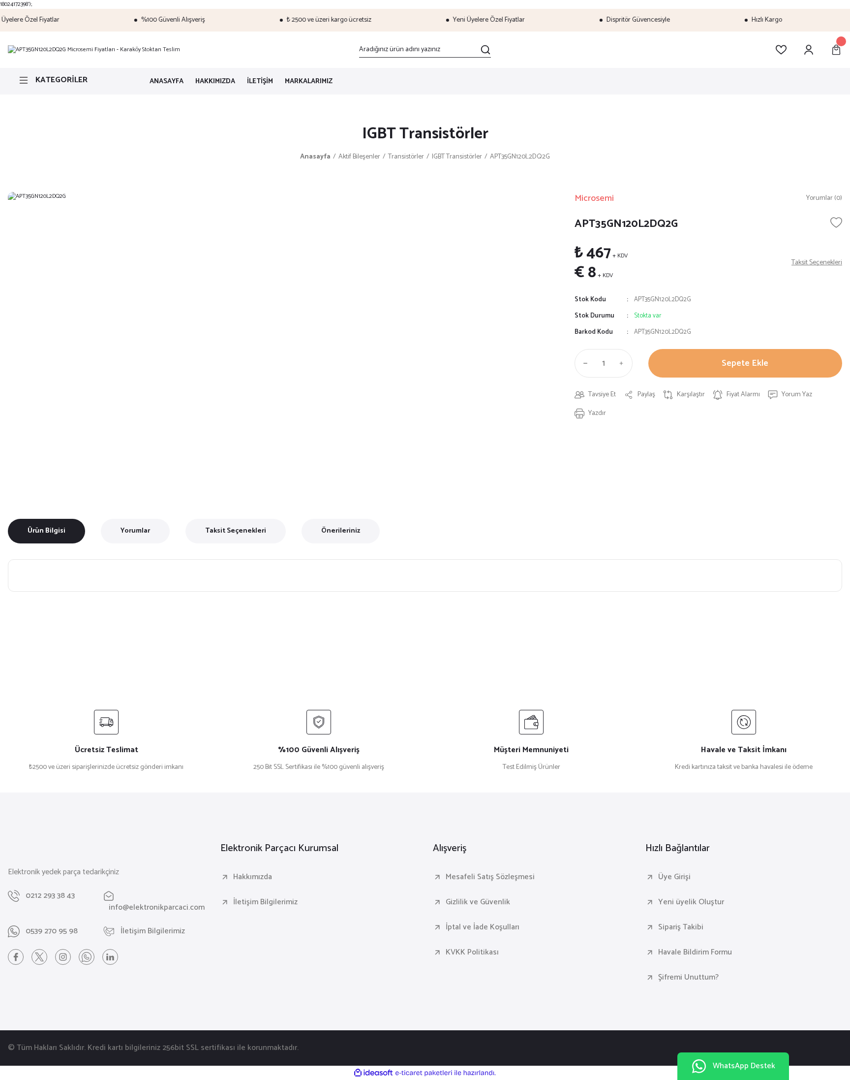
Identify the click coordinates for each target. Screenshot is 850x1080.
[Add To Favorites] (836, 222)
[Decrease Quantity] (583, 363)
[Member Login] (809, 50)
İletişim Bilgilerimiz (265, 902)
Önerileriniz (340, 531)
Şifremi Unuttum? (688, 978)
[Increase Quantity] (624, 363)
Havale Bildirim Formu (695, 952)
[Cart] (836, 50)
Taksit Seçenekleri (235, 531)
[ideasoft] (373, 1073)
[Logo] (94, 49)
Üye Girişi (674, 877)
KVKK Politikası (472, 952)
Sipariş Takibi (680, 927)
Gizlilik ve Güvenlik (478, 902)
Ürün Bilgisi (46, 531)
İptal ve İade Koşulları (482, 927)
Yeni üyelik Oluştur (691, 902)
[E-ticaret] (424, 1073)
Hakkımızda (252, 877)
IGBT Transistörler (425, 134)
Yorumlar (135, 531)
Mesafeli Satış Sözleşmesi (490, 877)
